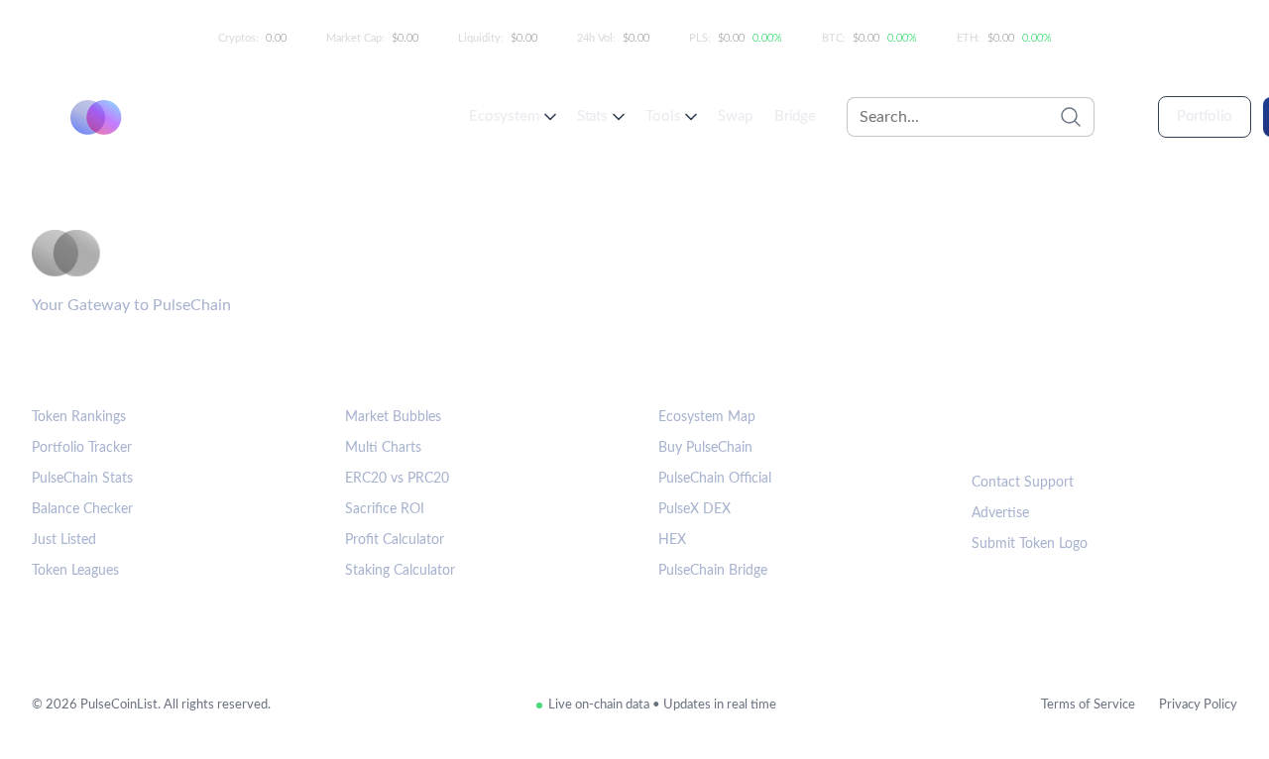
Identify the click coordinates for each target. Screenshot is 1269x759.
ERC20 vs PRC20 (397, 479)
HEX (672, 540)
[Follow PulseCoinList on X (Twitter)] (1056, 430)
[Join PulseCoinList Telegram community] (994, 430)
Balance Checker (82, 509)
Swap (734, 116)
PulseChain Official (714, 479)
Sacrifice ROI (384, 509)
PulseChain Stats (82, 479)
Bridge (795, 116)
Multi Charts (383, 448)
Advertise (1000, 513)
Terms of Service (1088, 705)
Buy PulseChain (705, 448)
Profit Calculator (394, 540)
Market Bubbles (393, 417)
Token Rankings (79, 417)
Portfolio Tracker (82, 448)
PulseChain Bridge (712, 571)
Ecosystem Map (706, 417)
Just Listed (64, 540)
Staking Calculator (400, 571)
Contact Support (1023, 482)
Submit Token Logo (1030, 544)
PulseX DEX (694, 509)
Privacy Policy (1198, 705)
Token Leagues (75, 571)
